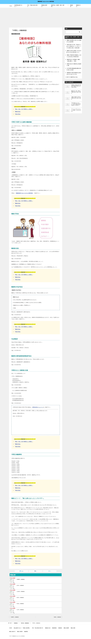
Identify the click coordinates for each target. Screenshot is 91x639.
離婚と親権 (73, 627)
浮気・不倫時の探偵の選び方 (32, 6)
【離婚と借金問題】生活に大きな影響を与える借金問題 (73, 41)
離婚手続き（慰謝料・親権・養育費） (57, 6)
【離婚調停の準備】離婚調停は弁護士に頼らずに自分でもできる (73, 73)
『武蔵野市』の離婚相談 (20, 579)
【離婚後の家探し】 (44, 6)
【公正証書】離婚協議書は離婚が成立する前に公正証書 (73, 69)
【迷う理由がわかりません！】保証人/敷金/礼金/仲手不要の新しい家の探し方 (76, 104)
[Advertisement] (45, 17)
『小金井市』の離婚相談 (20, 591)
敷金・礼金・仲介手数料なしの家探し (23, 109)
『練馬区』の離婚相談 (57, 617)
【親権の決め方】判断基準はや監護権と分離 (73, 64)
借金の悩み (17, 114)
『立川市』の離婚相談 (20, 609)
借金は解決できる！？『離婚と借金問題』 (22, 627)
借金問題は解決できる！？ (18, 6)
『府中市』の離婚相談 (20, 585)
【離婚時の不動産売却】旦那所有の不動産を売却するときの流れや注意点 (76, 86)
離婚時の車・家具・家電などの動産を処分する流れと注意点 (76, 92)
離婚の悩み (17, 111)
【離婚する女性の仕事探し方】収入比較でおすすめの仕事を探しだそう (73, 51)
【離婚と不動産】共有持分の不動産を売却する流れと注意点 (76, 98)
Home (11, 5)
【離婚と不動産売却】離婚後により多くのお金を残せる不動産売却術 (73, 56)
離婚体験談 (54, 627)
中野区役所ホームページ (37, 407)
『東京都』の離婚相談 (15, 33)
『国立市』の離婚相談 (20, 597)
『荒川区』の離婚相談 (20, 603)
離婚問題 (26, 631)
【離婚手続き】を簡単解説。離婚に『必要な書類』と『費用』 (73, 60)
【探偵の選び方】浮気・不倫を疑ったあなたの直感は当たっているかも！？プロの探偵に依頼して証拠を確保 (73, 46)
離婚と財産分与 (12, 631)
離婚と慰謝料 (66, 627)
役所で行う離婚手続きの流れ (72, 77)
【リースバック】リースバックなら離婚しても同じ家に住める (76, 110)
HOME (10, 627)
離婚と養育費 (19, 631)
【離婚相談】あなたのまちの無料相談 (45, 1)
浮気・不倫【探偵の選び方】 (37, 627)
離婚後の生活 (78, 6)
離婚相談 (71, 6)
